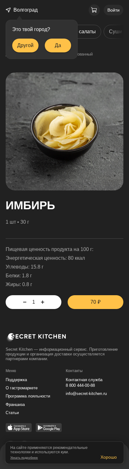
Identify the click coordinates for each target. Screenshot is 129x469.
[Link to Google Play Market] (49, 428)
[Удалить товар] (25, 302)
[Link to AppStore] (19, 428)
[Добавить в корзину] (43, 302)
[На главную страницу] (64, 338)
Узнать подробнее (24, 457)
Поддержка (16, 379)
